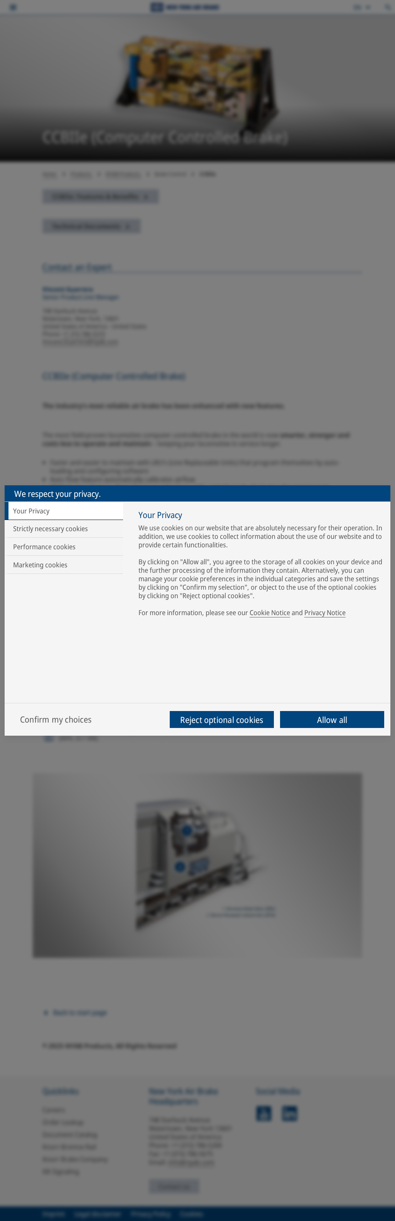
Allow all (332, 719)
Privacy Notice (325, 612)
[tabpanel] (261, 565)
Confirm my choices (55, 719)
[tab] (64, 511)
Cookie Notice (270, 612)
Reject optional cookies (221, 719)
